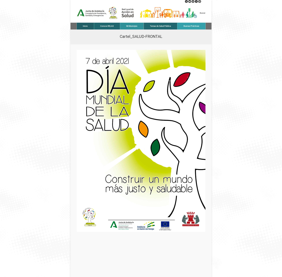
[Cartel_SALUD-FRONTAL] (141, 141)
